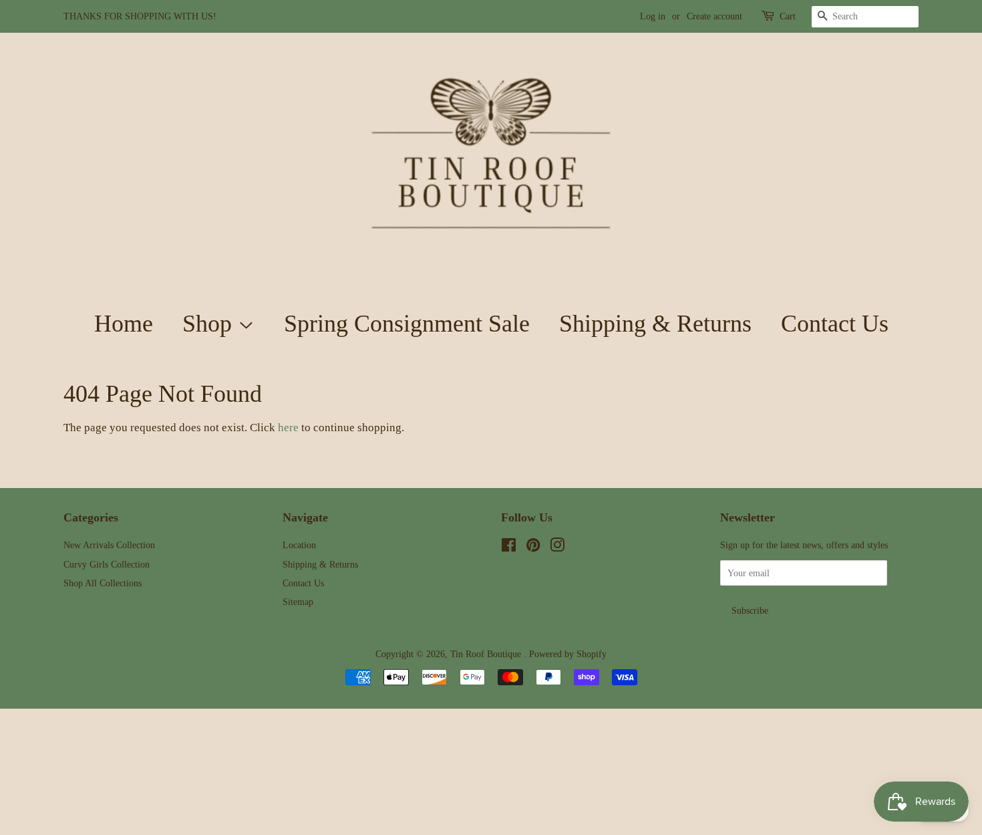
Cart (788, 16)
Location (299, 545)
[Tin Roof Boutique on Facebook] (508, 547)
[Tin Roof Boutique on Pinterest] (533, 547)
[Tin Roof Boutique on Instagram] (557, 547)
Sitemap (298, 601)
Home (123, 323)
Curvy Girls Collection (106, 564)
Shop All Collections (102, 583)
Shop (210, 323)
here (288, 427)
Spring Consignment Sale (407, 323)
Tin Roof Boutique (487, 653)
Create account (714, 16)
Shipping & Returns (655, 323)
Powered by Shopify (568, 653)
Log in (652, 16)
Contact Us (834, 323)
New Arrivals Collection (109, 545)
